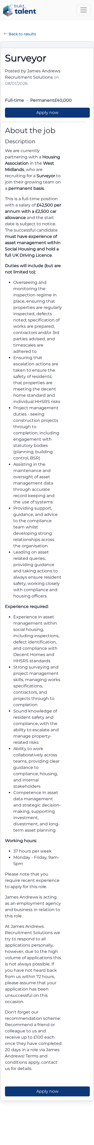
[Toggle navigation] (83, 10)
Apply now (47, 112)
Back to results (22, 34)
